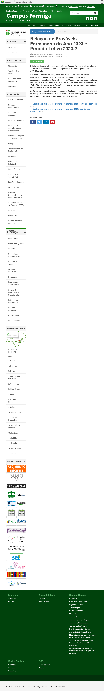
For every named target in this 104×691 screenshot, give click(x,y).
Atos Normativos (14, 315)
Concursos (12, 52)
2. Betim (11, 371)
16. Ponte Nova (14, 448)
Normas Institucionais (13, 106)
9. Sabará (12, 407)
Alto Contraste (80, 6)
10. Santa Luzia (14, 412)
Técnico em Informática (77, 626)
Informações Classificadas (13, 283)
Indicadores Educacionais (13, 301)
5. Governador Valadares (14, 377)
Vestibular (12, 47)
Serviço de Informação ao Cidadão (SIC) (14, 292)
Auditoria (11, 248)
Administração (74, 607)
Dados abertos (14, 320)
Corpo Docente (14, 169)
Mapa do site (43, 598)
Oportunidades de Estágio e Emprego (16, 149)
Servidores (12, 277)
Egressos (12, 156)
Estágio (11, 143)
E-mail (50, 25)
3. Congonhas (14, 384)
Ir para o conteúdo (12, 6)
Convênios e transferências (14, 255)
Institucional (13, 238)
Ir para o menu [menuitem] (26, 6)
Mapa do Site (92, 6)
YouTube (11, 668)
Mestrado (12, 86)
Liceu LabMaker (14, 187)
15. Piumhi (12, 443)
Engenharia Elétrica (76, 604)
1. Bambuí (12, 360)
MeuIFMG (26, 25)
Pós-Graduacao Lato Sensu (14, 79)
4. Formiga (12, 365)
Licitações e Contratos (13, 270)
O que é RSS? (44, 664)
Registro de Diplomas (13, 308)
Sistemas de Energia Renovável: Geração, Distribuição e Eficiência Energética (81, 642)
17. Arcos (12, 453)
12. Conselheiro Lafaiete (14, 426)
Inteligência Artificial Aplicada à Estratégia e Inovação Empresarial (82, 649)
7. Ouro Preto (13, 394)
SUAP (86, 25)
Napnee (11, 210)
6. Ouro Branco (14, 389)
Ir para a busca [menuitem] (38, 6)
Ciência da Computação (78, 601)
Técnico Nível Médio (13, 72)
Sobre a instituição (15, 99)
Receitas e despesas (12, 262)
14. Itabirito (12, 438)
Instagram (12, 671)
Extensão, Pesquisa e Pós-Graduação (16, 136)
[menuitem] (13, 6)
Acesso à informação (24, 2)
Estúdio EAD (13, 215)
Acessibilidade (67, 6)
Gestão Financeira (76, 610)
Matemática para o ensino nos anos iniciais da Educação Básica (82, 636)
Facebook (12, 664)
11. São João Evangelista (13, 418)
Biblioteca (59, 25)
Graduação (12, 65)
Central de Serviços (73, 25)
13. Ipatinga (13, 433)
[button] (16, 41)
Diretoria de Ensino (16, 120)
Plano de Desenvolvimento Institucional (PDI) (15, 195)
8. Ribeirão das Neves (14, 400)
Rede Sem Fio (39, 25)
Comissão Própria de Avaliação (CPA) (16, 203)
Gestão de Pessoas (16, 182)
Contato (94, 25)
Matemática (73, 613)
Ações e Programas (16, 243)
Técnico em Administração (79, 620)
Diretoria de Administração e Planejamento (14, 128)
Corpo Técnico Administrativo (14, 175)
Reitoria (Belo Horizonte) (13, 350)
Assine (41, 668)
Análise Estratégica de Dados (80, 632)
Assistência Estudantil (12, 162)
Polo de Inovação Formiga (15, 221)
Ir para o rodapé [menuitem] (51, 6)
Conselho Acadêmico (12, 113)
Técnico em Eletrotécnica (78, 623)
